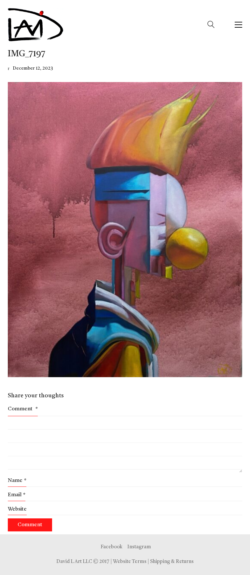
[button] (238, 24)
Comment (23, 409)
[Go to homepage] (35, 24)
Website (17, 509)
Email (16, 495)
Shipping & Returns (172, 561)
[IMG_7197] (125, 229)
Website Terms (129, 561)
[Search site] (211, 25)
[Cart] (224, 24)
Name (17, 480)
